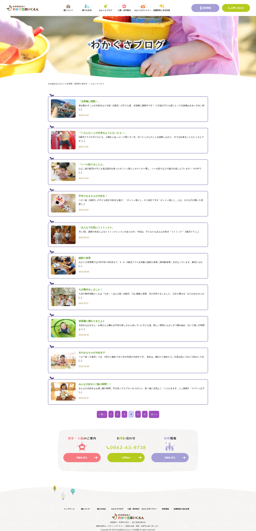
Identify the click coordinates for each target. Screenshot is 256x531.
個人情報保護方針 (139, 522)
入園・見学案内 (124, 10)
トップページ (69, 509)
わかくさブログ (105, 10)
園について (68, 10)
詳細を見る (82, 457)
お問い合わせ (237, 8)
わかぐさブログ (117, 509)
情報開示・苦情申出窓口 (119, 522)
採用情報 (207, 8)
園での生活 (87, 10)
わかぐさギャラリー (143, 10)
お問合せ (126, 457)
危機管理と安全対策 (161, 10)
